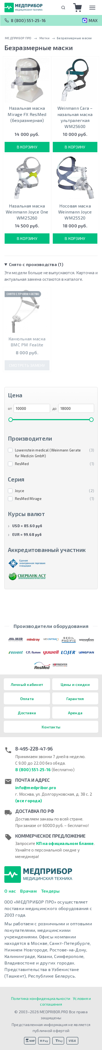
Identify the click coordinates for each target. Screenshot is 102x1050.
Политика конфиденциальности (40, 998)
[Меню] (92, 7)
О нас (10, 890)
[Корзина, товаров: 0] (77, 7)
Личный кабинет (27, 684)
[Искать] (63, 7)
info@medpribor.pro (35, 787)
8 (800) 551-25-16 (28, 20)
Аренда (75, 712)
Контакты (51, 727)
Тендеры (50, 890)
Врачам (28, 890)
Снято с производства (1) (36, 264)
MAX (93, 20)
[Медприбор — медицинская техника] (23, 7)
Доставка (27, 712)
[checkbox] (51, 453)
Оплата (27, 698)
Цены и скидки (75, 684)
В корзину (27, 147)
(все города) (28, 800)
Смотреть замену (27, 365)
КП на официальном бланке (65, 843)
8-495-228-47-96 (34, 748)
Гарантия (75, 698)
